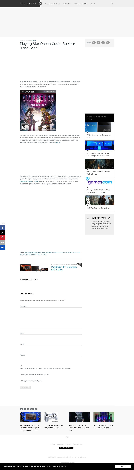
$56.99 (58, 142)
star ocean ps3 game (30, 254)
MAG (36, 181)
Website (22, 355)
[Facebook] (2, 227)
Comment (23, 306)
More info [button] (62, 466)
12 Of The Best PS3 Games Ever (98, 208)
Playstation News (52, 3)
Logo (40, 4)
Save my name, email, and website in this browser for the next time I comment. (45, 368)
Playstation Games (46, 252)
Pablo (34, 40)
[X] (2, 232)
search (112, 4)
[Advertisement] (67, 22)
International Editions (32, 252)
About (53, 444)
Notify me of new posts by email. (32, 381)
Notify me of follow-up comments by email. (36, 374)
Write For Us (101, 218)
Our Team (60, 444)
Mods (93, 3)
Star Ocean (68, 252)
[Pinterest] (2, 237)
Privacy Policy (78, 444)
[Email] (2, 242)
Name (22, 333)
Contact (68, 444)
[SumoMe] (2, 247)
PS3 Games (67, 3)
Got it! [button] (123, 466)
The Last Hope (42, 254)
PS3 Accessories (81, 3)
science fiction (58, 252)
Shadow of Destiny (26, 181)
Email (22, 344)
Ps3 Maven (28, 3)
